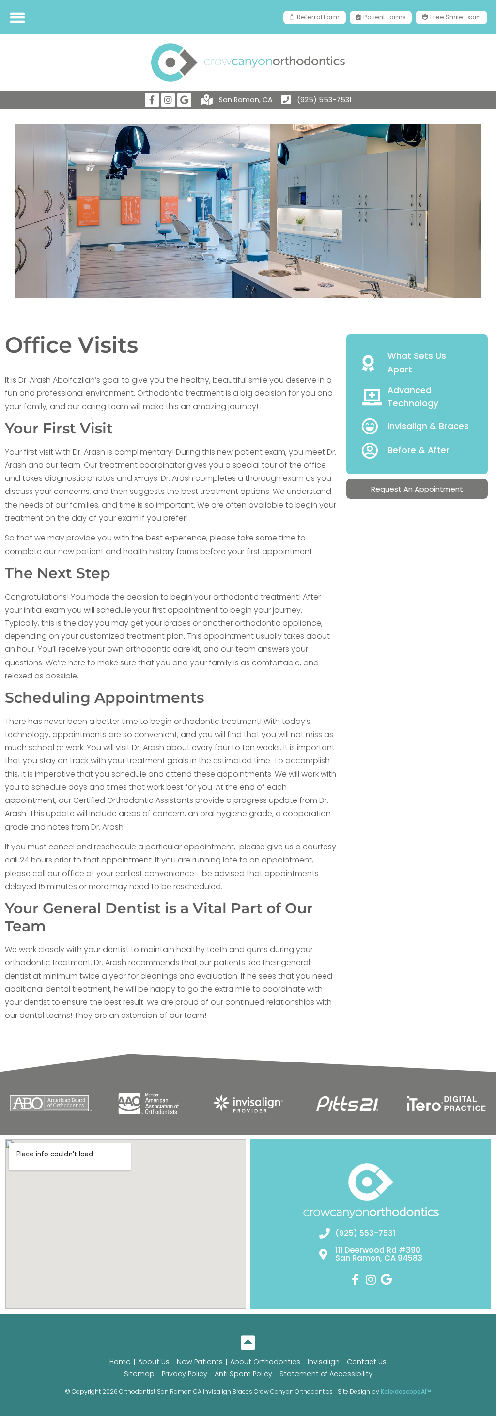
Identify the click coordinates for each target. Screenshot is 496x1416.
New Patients (200, 1362)
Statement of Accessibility (325, 1374)
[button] (17, 17)
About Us (154, 1362)
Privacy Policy (184, 1374)
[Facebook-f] (152, 100)
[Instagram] (168, 100)
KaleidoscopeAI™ (406, 1392)
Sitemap (139, 1374)
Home (120, 1362)
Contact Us (367, 1362)
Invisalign (324, 1362)
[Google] (184, 100)
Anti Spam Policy (243, 1374)
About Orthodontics (265, 1362)
